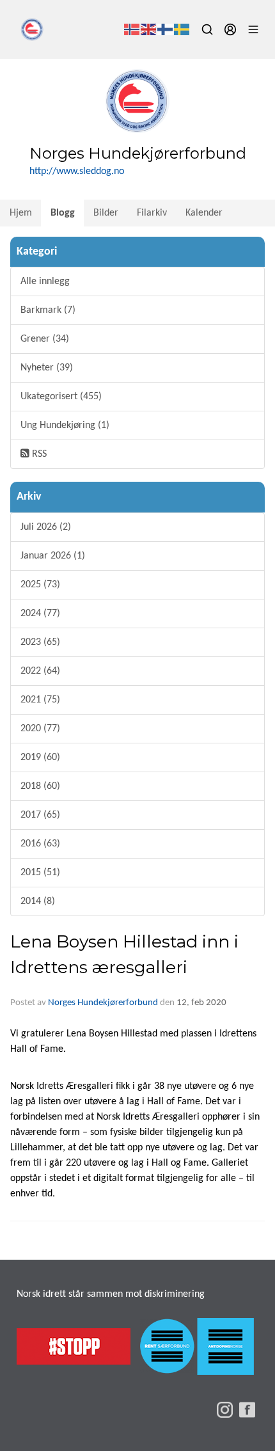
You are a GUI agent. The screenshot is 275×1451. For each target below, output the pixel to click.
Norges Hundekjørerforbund (103, 1003)
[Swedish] (182, 29)
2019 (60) (40, 757)
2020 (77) (40, 729)
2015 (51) (40, 873)
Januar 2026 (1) (52, 556)
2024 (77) (40, 613)
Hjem (21, 213)
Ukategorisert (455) (61, 397)
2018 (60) (40, 786)
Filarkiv (152, 213)
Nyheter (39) (46, 368)
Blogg (63, 213)
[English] (149, 29)
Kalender (204, 213)
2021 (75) (40, 700)
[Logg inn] (230, 29)
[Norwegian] (132, 29)
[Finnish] (165, 29)
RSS (38, 454)
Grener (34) (44, 339)
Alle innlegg (45, 281)
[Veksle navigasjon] (253, 29)
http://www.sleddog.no (76, 171)
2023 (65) (40, 642)
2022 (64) (40, 671)
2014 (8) (37, 901)
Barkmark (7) (47, 310)
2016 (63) (40, 844)
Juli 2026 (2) (45, 527)
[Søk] (207, 29)
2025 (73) (40, 585)
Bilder (105, 213)
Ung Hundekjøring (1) (64, 425)
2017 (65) (40, 815)
